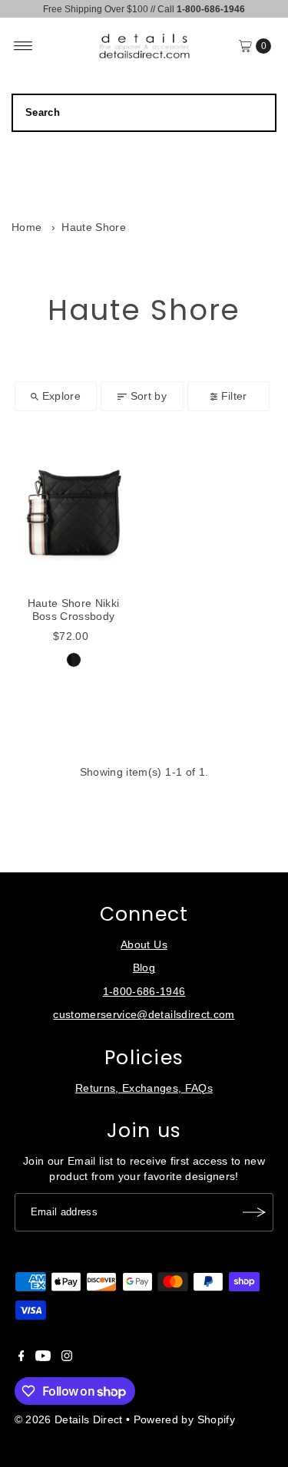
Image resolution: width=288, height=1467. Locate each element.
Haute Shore (93, 227)
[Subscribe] (254, 1212)
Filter (234, 396)
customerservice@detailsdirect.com (143, 1014)
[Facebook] (21, 1358)
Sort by (149, 396)
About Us (144, 945)
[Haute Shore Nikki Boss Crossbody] (74, 508)
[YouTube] (43, 1358)
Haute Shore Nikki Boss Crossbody (74, 609)
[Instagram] (66, 1358)
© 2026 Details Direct (69, 1420)
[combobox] (144, 113)
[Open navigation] (23, 46)
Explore (61, 396)
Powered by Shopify (184, 1420)
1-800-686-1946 (144, 991)
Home (26, 227)
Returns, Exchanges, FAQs (144, 1088)
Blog (144, 968)
